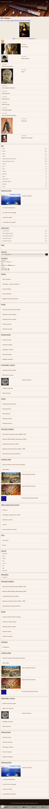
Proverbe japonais (7, 110)
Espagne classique (8, 359)
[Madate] (15, 807)
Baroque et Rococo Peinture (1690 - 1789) (14, 449)
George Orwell (6, 99)
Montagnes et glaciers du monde (11, 515)
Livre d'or (4, 563)
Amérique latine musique (9, 319)
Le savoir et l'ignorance (9, 207)
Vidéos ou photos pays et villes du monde (24, 158)
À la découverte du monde (24, 238)
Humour (24, 176)
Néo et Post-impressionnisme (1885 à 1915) (14, 434)
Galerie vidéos (4, 570)
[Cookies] (2, 806)
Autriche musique (7, 329)
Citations (24, 151)
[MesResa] (24, 807)
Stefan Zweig (5, 104)
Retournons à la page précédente (21, 38)
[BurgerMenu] (47, 2)
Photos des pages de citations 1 (24, 233)
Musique (24, 153)
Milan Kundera (25, 58)
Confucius (24, 121)
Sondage (3, 558)
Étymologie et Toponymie (24, 181)
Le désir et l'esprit (7, 217)
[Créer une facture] (43, 807)
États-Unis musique (8, 375)
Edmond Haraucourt (7, 66)
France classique (7, 354)
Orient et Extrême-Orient (28, 486)
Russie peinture (7, 409)
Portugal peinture (7, 423)
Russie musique (7, 324)
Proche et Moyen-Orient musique (12, 309)
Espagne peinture (7, 418)
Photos (24, 148)
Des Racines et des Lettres (24, 240)
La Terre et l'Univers (24, 230)
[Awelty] (34, 807)
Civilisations (6, 647)
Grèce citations (7, 279)
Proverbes (24, 163)
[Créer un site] (5, 807)
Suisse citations (7, 289)
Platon (23, 71)
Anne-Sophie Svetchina (8, 88)
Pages (3, 568)
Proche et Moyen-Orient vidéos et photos (14, 464)
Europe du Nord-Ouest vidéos (30, 498)
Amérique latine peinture (9, 404)
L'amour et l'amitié (27, 196)
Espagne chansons (8, 388)
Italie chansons (7, 393)
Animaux (24, 186)
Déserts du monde (8, 519)
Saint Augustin (6, 93)
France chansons (26, 380)
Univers (5, 524)
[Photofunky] (24, 29)
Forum (3, 560)
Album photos (4, 553)
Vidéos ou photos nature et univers (24, 161)
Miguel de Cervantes (27, 138)
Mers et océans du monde (10, 529)
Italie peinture (6, 413)
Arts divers (24, 171)
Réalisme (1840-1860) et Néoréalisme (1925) (14, 439)
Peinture (24, 156)
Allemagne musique (8, 349)
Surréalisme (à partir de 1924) (11, 444)
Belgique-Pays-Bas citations (10, 298)
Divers (24, 166)
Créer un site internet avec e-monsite (17, 803)
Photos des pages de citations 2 (24, 235)
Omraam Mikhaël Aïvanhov (9, 115)
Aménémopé (24, 46)
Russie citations (7, 294)
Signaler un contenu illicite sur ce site (31, 803)
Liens (3, 565)
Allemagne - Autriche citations (11, 284)
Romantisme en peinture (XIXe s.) (12, 453)
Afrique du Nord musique (9, 314)
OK (46, 254)
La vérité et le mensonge (9, 212)
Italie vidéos (6, 469)
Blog (35, 38)
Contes (24, 168)
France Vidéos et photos (28, 474)
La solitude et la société (9, 222)
